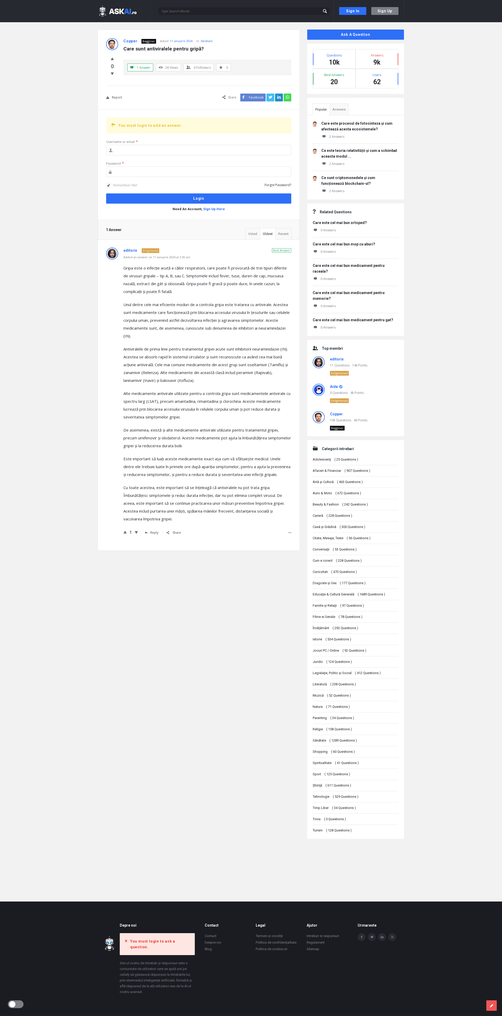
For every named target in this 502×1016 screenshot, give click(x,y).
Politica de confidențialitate (276, 942)
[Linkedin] (382, 937)
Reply (154, 532)
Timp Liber (334, 808)
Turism (332, 830)
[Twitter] (372, 937)
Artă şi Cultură (338, 482)
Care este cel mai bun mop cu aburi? (344, 244)
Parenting (333, 718)
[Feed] (392, 937)
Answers (339, 109)
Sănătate (207, 41)
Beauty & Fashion (340, 504)
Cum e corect (337, 560)
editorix (337, 359)
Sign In (353, 11)
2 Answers (336, 136)
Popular (321, 109)
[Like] (112, 58)
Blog (208, 949)
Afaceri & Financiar (341, 471)
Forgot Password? (278, 185)
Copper (336, 414)
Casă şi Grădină (339, 527)
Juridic (332, 662)
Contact (210, 936)
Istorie (332, 639)
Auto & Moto (337, 493)
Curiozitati (335, 572)
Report (117, 97)
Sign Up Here (214, 209)
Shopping (334, 752)
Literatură (334, 684)
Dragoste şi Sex (339, 583)
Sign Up (385, 11)
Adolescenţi (335, 459)
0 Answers (328, 230)
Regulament (316, 942)
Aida (334, 386)
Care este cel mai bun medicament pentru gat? (353, 320)
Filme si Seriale (337, 617)
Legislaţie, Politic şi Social (347, 673)
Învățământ (335, 628)
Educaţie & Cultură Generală (349, 594)
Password (115, 163)
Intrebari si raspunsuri (323, 936)
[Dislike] (112, 73)
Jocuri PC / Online (339, 650)
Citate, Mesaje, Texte (341, 538)
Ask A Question (355, 34)
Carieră (332, 516)
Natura (331, 707)
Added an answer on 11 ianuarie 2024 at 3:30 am (156, 257)
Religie (332, 729)
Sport (331, 774)
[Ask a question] (491, 1005)
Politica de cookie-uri (271, 949)
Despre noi (213, 942)
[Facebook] (362, 937)
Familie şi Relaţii (338, 605)
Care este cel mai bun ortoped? (340, 223)
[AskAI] (124, 11)
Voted (252, 234)
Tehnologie (335, 797)
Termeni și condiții (269, 936)
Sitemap (313, 949)
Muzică (332, 695)
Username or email (122, 142)
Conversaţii (335, 549)
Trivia (329, 819)
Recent (283, 234)
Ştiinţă (332, 785)
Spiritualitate (336, 763)
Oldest (268, 234)
